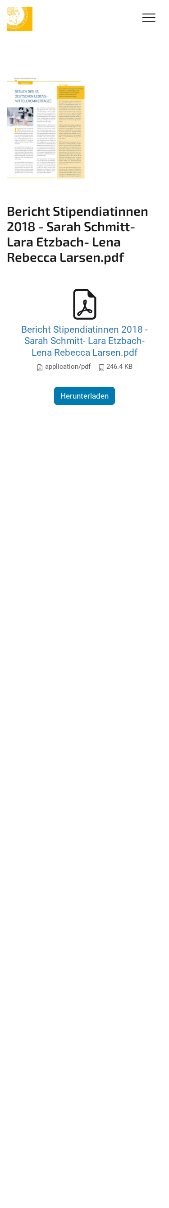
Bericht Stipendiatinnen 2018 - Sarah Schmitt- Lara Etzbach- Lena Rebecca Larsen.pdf (84, 341)
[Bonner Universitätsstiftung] (19, 19)
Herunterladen (84, 395)
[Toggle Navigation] (148, 18)
